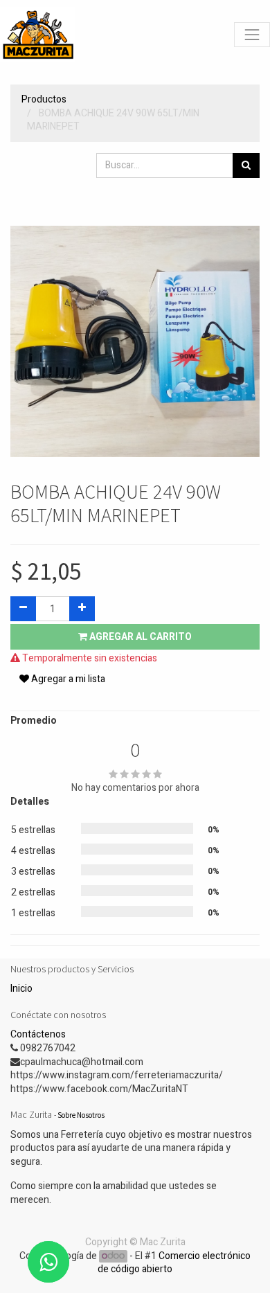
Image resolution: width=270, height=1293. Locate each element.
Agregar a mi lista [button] (67, 679)
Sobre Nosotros (81, 1115)
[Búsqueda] (246, 165)
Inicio (21, 988)
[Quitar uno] (23, 608)
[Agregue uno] (82, 608)
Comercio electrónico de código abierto (174, 1263)
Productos (43, 99)
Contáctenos (38, 1034)
